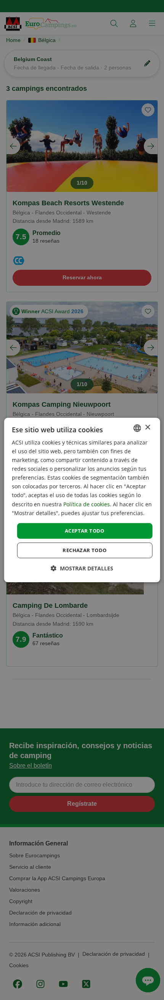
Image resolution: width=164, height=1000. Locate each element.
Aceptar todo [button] (85, 530)
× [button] (147, 427)
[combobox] (137, 428)
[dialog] (82, 500)
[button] (82, 568)
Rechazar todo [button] (84, 550)
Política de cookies (86, 504)
